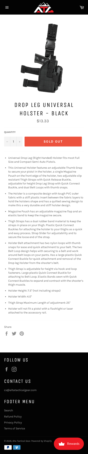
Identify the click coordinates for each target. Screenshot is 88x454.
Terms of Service (14, 428)
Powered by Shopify (41, 441)
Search (8, 410)
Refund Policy (13, 416)
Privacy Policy (13, 422)
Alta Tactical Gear (21, 441)
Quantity (10, 132)
